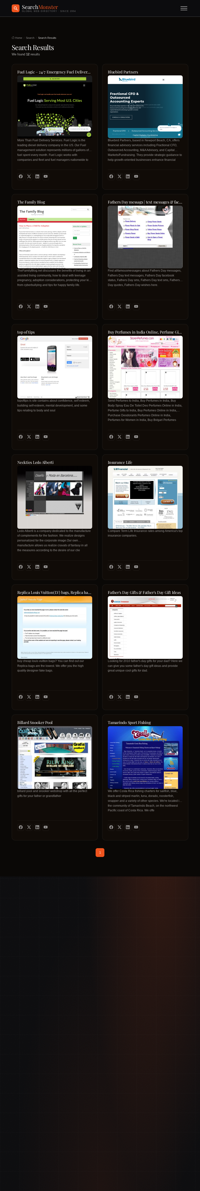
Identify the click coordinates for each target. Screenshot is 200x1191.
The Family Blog (31, 202)
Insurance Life (120, 462)
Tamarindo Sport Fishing (129, 722)
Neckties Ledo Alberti (35, 462)
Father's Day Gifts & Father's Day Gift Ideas (144, 592)
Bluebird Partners (123, 72)
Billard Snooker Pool (35, 722)
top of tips (25, 332)
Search (30, 37)
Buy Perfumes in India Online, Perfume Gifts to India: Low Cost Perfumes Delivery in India (145, 332)
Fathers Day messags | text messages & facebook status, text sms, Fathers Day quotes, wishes (145, 202)
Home (18, 37)
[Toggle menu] (184, 8)
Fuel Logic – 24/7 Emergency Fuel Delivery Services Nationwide (54, 72)
